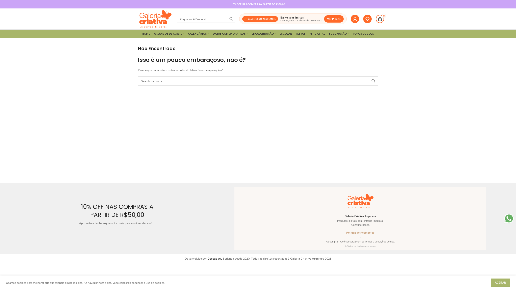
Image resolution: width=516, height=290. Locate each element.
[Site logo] (155, 18)
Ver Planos (334, 19)
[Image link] (509, 218)
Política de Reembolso (360, 232)
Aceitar (500, 282)
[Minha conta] (355, 19)
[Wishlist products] (367, 19)
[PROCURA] (231, 19)
